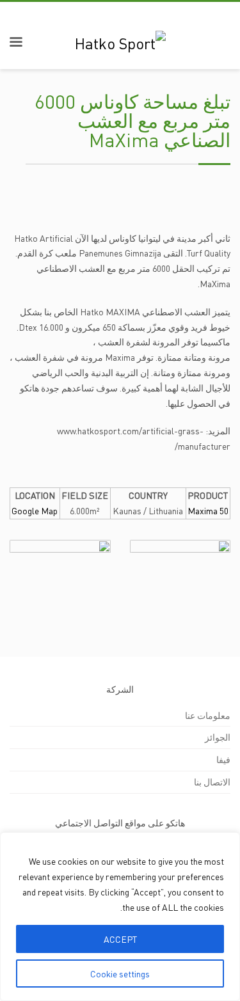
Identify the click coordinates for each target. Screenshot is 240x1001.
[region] (120, 916)
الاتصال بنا (212, 781)
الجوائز (217, 737)
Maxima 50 (208, 510)
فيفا (223, 759)
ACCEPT (120, 939)
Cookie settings (120, 973)
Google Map (35, 510)
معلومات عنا (207, 715)
